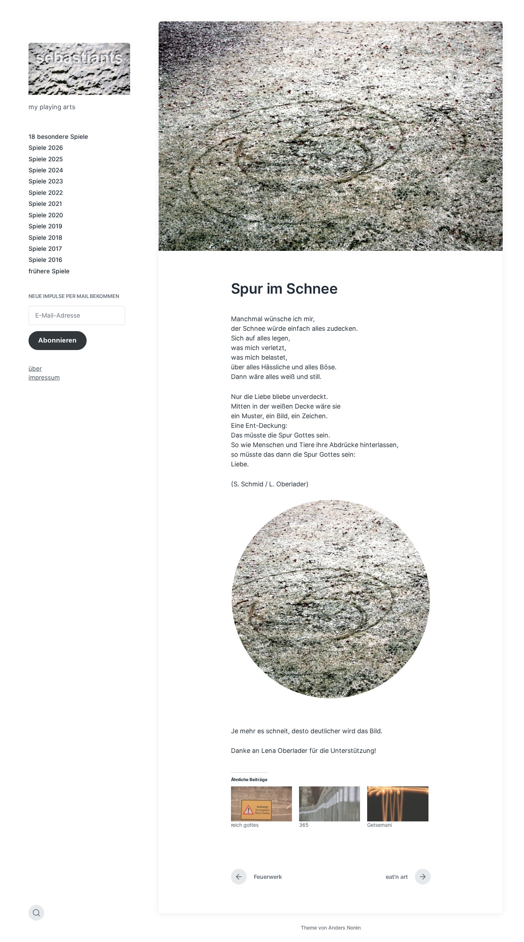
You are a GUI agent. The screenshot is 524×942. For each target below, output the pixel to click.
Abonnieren (57, 340)
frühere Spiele (49, 271)
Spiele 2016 (45, 259)
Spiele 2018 (45, 237)
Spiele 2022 (46, 192)
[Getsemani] (397, 803)
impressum (44, 377)
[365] (329, 803)
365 (304, 825)
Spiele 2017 (45, 248)
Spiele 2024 (46, 170)
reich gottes (244, 825)
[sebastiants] (79, 69)
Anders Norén (344, 928)
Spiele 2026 (46, 147)
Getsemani (379, 825)
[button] (331, 599)
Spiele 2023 (46, 181)
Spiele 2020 (46, 215)
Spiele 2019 (45, 226)
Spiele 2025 (46, 159)
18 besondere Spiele (58, 136)
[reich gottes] (261, 803)
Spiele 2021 (45, 203)
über (35, 368)
